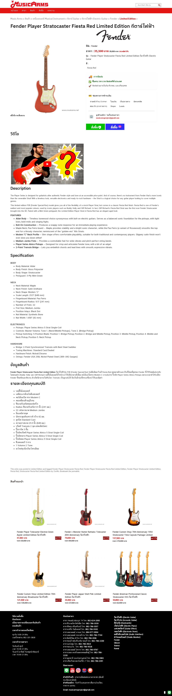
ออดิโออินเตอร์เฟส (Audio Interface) (128, 634)
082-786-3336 (90, 638)
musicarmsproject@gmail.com (107, 118)
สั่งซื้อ (41, 10)
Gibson (117, 643)
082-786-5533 (91, 629)
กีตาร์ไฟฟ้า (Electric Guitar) (125, 617)
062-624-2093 (94, 620)
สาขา (24, 10)
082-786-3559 (92, 623)
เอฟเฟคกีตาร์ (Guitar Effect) (125, 629)
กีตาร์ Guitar (73, 18)
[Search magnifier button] (159, 5)
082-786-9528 (86, 647)
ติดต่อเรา (16, 619)
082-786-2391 (97, 661)
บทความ (51, 10)
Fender (113, 18)
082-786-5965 (97, 658)
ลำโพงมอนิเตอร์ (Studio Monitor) (127, 637)
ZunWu (56, 471)
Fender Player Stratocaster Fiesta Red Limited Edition (105, 469)
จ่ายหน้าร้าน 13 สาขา (98, 102)
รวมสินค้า (16, 625)
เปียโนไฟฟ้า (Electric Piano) (125, 626)
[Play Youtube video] (47, 164)
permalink (75, 471)
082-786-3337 (92, 626)
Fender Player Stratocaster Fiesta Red (68, 469)
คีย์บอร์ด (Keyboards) (122, 623)
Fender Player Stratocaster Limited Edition (144, 469)
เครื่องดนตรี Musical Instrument (49, 18)
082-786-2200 (98, 641)
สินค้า (32, 10)
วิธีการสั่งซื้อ (17, 616)
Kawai (116, 648)
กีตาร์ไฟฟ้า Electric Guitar (95, 18)
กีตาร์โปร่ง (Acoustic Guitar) (125, 620)
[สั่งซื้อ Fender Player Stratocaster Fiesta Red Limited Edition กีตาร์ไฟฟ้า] (95, 127)
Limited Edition (128, 18)
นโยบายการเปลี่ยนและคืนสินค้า (26, 622)
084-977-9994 (92, 632)
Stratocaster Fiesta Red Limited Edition (35, 471)
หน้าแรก (14, 10)
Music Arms (16, 18)
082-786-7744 (96, 635)
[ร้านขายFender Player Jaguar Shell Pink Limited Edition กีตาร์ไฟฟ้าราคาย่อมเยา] (86, 569)
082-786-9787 (92, 649)
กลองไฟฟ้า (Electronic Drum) (125, 631)
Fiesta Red (14, 471)
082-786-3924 (85, 644)
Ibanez (117, 645)
